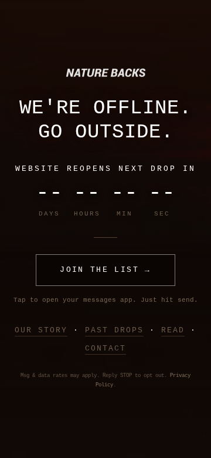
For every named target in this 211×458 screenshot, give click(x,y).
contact (105, 348)
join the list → (105, 269)
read (173, 330)
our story (41, 330)
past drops (114, 330)
